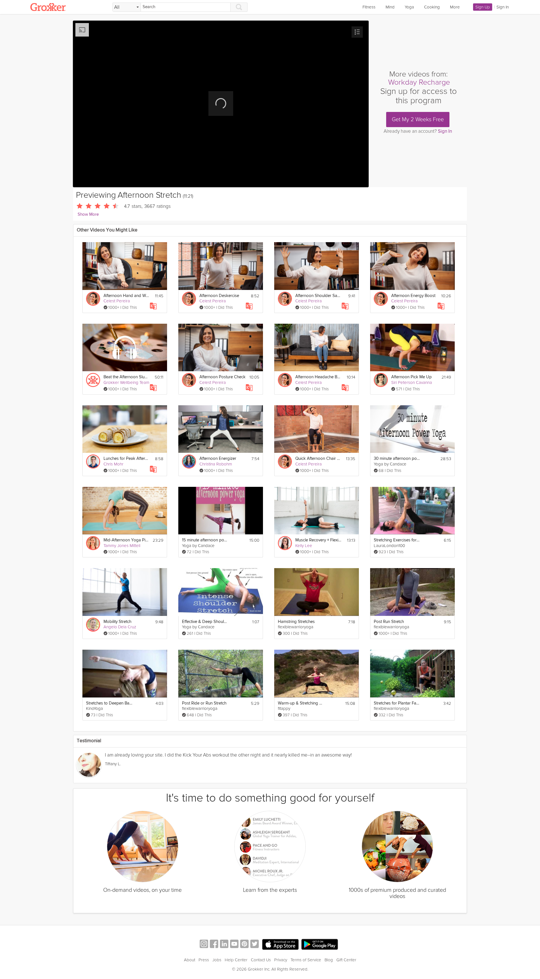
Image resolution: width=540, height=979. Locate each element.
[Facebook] (214, 944)
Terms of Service (306, 959)
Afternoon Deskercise (219, 296)
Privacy (280, 959)
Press (204, 959)
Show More (88, 214)
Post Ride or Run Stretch (204, 703)
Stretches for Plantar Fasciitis (397, 703)
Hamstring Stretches (296, 622)
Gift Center (346, 959)
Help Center (236, 959)
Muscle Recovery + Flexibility (318, 540)
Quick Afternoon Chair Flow (318, 458)
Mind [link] (390, 7)
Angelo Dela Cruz (120, 626)
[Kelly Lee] (285, 543)
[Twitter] (254, 944)
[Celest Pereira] (93, 299)
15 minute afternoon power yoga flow (205, 540)
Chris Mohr (113, 464)
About (189, 959)
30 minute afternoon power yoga (397, 458)
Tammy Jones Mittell (122, 545)
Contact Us (261, 959)
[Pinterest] (244, 944)
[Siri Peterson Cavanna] (381, 380)
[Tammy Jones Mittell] (93, 543)
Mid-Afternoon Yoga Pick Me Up (126, 540)
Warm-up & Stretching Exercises (301, 703)
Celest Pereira (117, 300)
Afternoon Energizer (217, 458)
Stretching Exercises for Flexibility (397, 540)
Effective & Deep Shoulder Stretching (205, 622)
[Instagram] (204, 944)
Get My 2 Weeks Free (418, 119)
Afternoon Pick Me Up (411, 377)
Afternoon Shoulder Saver (318, 296)
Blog (329, 959)
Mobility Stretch (117, 622)
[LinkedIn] (224, 944)
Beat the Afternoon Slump (127, 377)
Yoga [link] (409, 7)
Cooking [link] (432, 7)
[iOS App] (280, 944)
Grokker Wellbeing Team (126, 382)
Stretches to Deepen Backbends (109, 703)
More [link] (455, 7)
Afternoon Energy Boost (413, 296)
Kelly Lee (303, 545)
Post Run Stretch (389, 622)
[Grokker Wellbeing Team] (93, 380)
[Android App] (320, 944)
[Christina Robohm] (189, 461)
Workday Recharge (419, 82)
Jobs (216, 959)
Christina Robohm (215, 464)
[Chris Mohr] (93, 461)
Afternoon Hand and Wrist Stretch (127, 296)
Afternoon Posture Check (222, 377)
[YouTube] (234, 944)
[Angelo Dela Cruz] (93, 625)
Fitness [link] (369, 7)
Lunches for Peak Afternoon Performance (127, 458)
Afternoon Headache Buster (318, 377)
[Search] (239, 7)
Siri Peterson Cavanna (411, 382)
